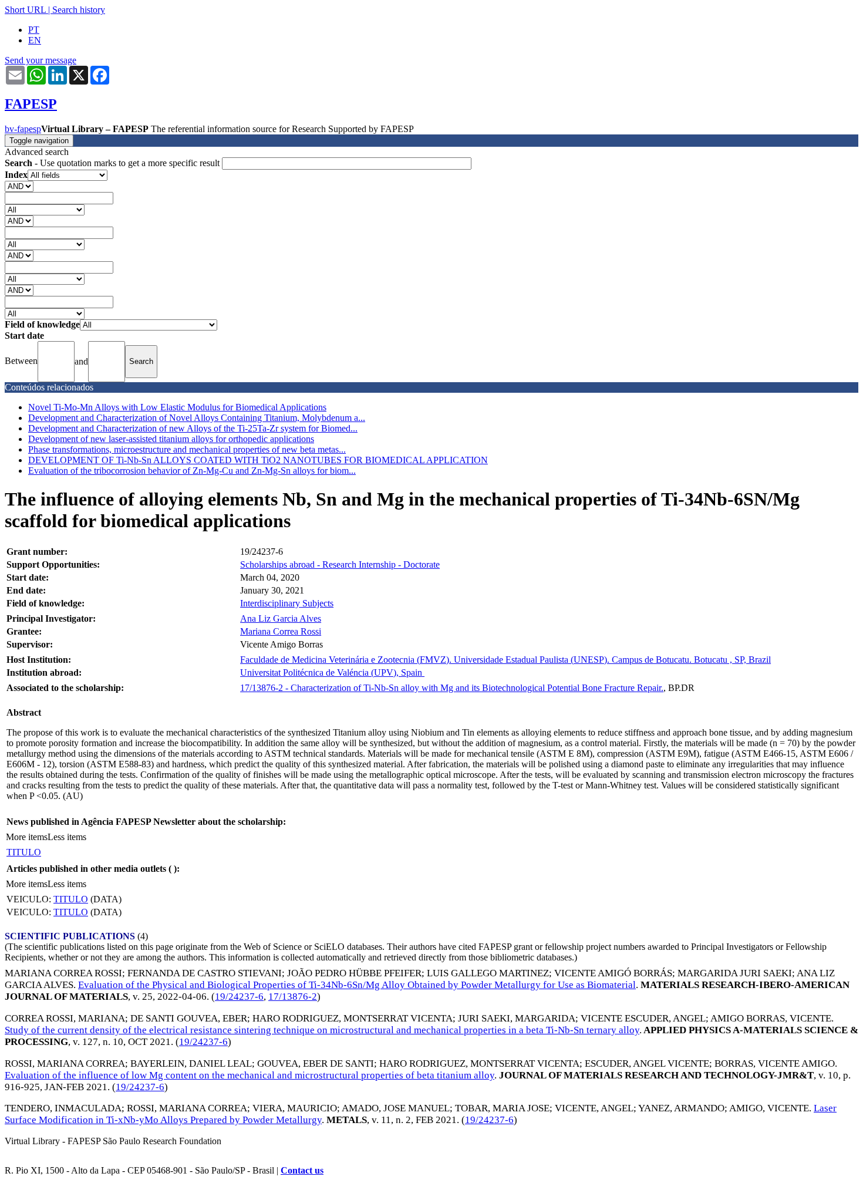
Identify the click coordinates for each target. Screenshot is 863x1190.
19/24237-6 (239, 996)
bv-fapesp (23, 129)
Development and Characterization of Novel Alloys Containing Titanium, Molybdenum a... (196, 418)
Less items (67, 837)
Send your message (40, 60)
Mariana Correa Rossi (280, 631)
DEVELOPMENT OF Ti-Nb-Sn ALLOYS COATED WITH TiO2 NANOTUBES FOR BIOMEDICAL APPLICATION (258, 460)
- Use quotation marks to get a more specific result (113, 163)
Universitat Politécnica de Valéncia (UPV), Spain (332, 672)
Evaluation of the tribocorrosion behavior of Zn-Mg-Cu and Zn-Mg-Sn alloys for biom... (192, 471)
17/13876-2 (292, 996)
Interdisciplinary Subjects (286, 603)
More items (27, 837)
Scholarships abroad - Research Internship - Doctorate (340, 564)
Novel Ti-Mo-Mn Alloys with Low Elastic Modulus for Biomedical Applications (177, 407)
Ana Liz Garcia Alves (280, 618)
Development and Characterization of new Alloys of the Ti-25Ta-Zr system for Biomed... (193, 428)
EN (34, 40)
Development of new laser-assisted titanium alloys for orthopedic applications (171, 439)
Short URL (25, 10)
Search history (78, 10)
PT (33, 30)
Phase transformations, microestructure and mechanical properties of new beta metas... (187, 449)
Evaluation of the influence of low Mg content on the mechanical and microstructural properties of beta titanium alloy (249, 1075)
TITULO (23, 852)
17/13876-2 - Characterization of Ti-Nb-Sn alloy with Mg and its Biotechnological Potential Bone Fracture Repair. (451, 688)
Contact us (302, 1170)
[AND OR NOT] (19, 186)
